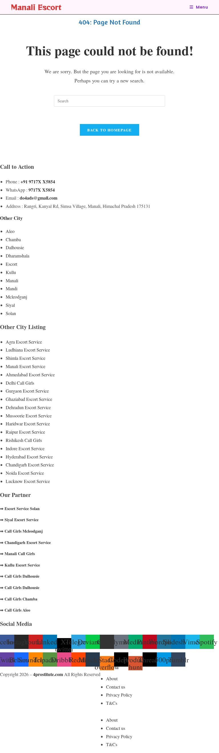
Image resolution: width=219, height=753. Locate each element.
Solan (11, 313)
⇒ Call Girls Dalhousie (19, 576)
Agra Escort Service (24, 342)
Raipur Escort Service (25, 432)
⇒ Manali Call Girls (17, 554)
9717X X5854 (42, 189)
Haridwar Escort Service (28, 424)
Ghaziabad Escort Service (29, 399)
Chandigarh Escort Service (30, 465)
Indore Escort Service (25, 448)
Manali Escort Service (25, 366)
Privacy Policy (119, 695)
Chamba (13, 239)
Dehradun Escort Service (28, 407)
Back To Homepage (109, 130)
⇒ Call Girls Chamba (18, 599)
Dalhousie (15, 247)
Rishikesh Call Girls (24, 440)
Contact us (115, 687)
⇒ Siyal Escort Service (19, 520)
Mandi (11, 288)
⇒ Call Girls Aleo (15, 610)
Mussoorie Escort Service (29, 416)
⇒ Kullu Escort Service (20, 565)
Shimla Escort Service (25, 358)
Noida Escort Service (25, 473)
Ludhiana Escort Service (28, 350)
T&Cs (111, 703)
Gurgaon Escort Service (27, 391)
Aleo (10, 231)
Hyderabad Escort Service (29, 457)
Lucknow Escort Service (28, 481)
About (111, 678)
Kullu (11, 272)
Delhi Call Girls (20, 383)
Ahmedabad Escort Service (30, 374)
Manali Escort (36, 7)
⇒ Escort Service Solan (20, 509)
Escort (11, 264)
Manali (12, 280)
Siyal (10, 305)
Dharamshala (17, 256)
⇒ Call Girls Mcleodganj (21, 531)
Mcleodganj (16, 297)
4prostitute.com (48, 674)
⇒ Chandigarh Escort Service (25, 542)
